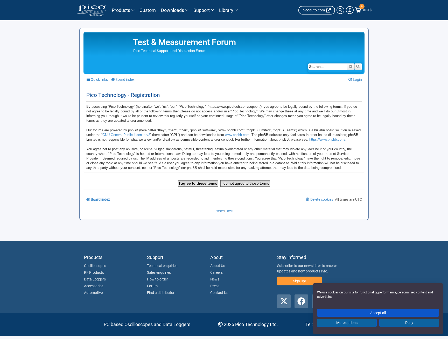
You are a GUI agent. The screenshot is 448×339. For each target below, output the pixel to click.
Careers (216, 272)
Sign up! (299, 281)
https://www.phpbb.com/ (327, 139)
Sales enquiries (159, 272)
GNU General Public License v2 (126, 135)
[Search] (340, 10)
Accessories (93, 286)
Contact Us (219, 293)
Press (214, 286)
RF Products (94, 272)
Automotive (93, 293)
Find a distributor (160, 293)
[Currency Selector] (350, 10)
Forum (152, 286)
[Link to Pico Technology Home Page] (91, 10)
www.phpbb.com (237, 135)
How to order (157, 279)
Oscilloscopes (95, 266)
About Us (217, 266)
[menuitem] (355, 80)
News (214, 279)
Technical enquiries (162, 266)
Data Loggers (95, 279)
